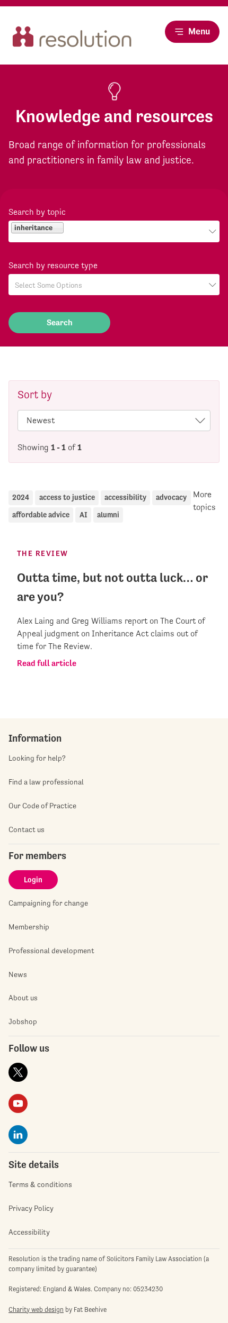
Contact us (26, 829)
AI (83, 514)
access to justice (67, 497)
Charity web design (36, 1309)
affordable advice (40, 514)
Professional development (51, 950)
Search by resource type (53, 265)
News (17, 974)
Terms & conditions (40, 1184)
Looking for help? (37, 758)
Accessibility (29, 1232)
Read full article (46, 663)
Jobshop (22, 1021)
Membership (28, 927)
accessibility (125, 497)
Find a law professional (46, 782)
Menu (199, 31)
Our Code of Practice (42, 805)
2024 (20, 497)
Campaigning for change (48, 903)
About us (23, 997)
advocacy (171, 497)
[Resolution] (72, 40)
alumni (108, 514)
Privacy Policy (31, 1208)
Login (33, 879)
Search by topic (37, 212)
